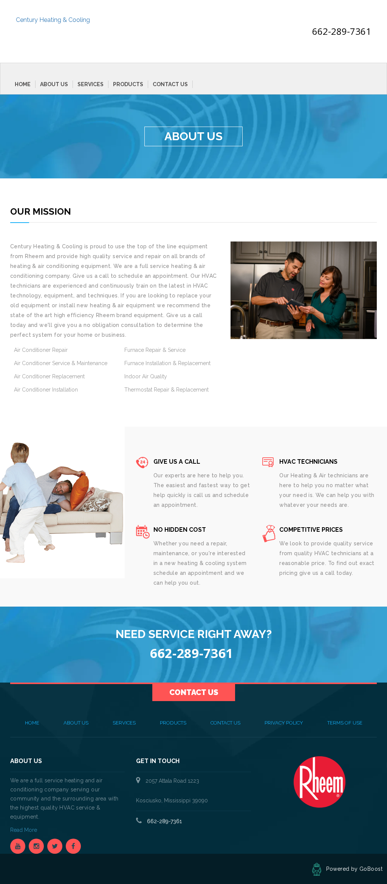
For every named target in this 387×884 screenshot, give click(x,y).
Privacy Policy (284, 723)
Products (128, 84)
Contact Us (170, 84)
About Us (54, 84)
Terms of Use (344, 723)
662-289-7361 (341, 31)
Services (90, 84)
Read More (24, 830)
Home (23, 84)
